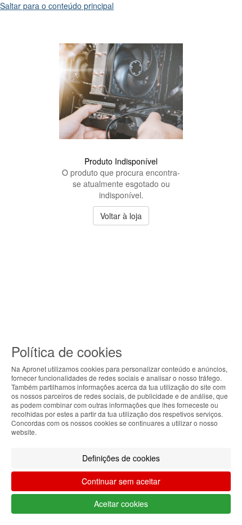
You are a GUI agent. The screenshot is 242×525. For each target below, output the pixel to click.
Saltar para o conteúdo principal (57, 5)
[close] (210, 27)
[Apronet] (121, 147)
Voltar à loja (121, 215)
